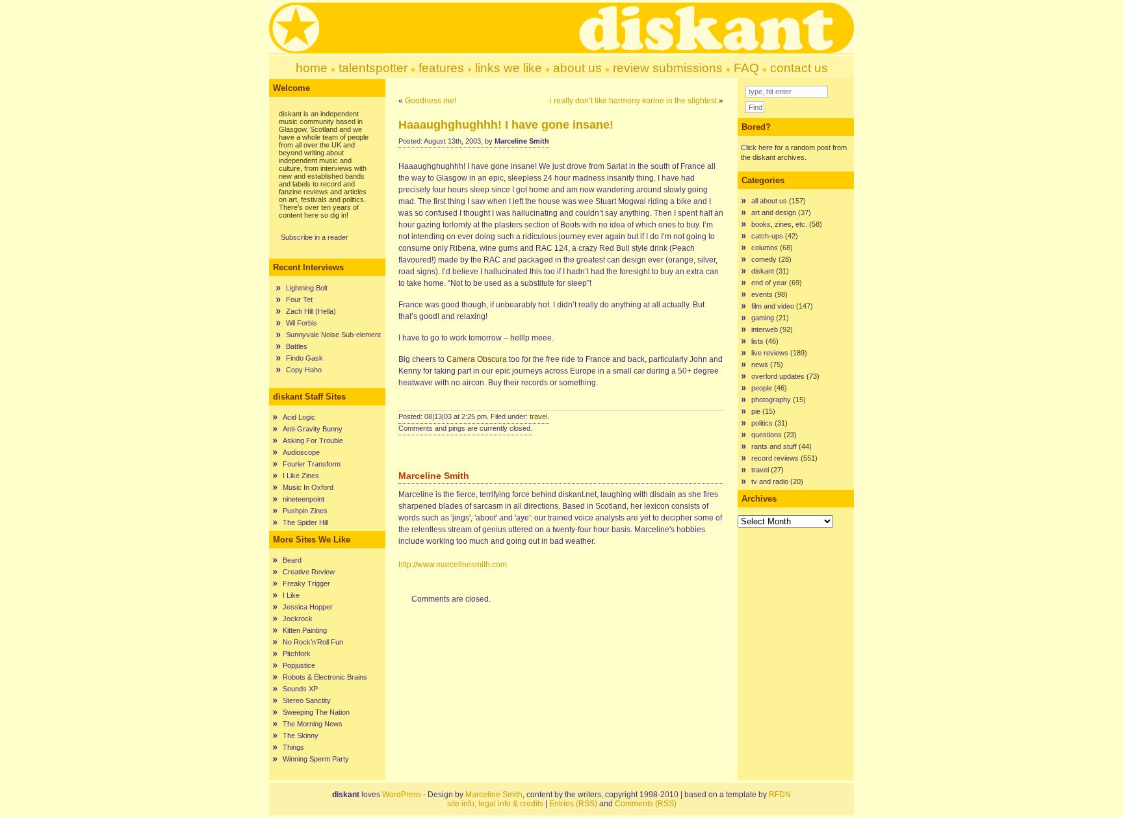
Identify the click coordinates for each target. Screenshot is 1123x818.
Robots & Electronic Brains (325, 677)
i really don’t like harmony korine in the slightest (633, 100)
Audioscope (301, 452)
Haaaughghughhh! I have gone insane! (505, 124)
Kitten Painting (305, 630)
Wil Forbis (301, 323)
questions (766, 435)
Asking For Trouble (313, 440)
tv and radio (769, 481)
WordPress (401, 794)
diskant (762, 271)
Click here (757, 147)
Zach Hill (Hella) (311, 311)
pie (755, 411)
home (312, 68)
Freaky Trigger (306, 583)
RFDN (780, 794)
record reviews (775, 458)
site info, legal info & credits (495, 803)
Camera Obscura (476, 359)
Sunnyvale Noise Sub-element (333, 335)
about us (577, 68)
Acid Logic (299, 417)
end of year (769, 283)
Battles (296, 346)
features (441, 68)
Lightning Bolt (307, 288)
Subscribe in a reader (314, 237)
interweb (764, 329)
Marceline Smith (494, 794)
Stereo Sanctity (307, 700)
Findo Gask (304, 358)
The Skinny (300, 735)
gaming (762, 318)
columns (764, 247)
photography (771, 399)
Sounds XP (300, 689)
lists (757, 341)
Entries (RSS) (573, 803)
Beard (292, 560)
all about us (769, 201)
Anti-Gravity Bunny (312, 429)
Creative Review (309, 572)
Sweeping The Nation (316, 712)
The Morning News (312, 724)
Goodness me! (430, 100)
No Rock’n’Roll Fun (313, 642)
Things (293, 747)
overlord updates (778, 376)
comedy (764, 259)
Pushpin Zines (305, 511)
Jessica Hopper (308, 607)
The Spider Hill (305, 522)
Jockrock (298, 618)
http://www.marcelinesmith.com (452, 564)
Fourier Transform (312, 464)
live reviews (769, 353)
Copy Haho (304, 370)
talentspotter (373, 68)
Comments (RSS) (646, 803)
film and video (772, 306)
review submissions (668, 68)
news (759, 364)
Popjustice (299, 665)
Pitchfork (297, 654)
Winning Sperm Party (316, 759)
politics (762, 423)
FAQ (746, 68)
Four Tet (299, 299)
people (761, 388)
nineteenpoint (303, 499)
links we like (508, 68)
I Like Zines (301, 475)
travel (538, 416)
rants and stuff (774, 446)
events (762, 294)
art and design (773, 212)
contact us (799, 68)
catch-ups (767, 236)
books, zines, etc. (779, 224)
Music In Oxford (308, 487)
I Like (291, 595)
